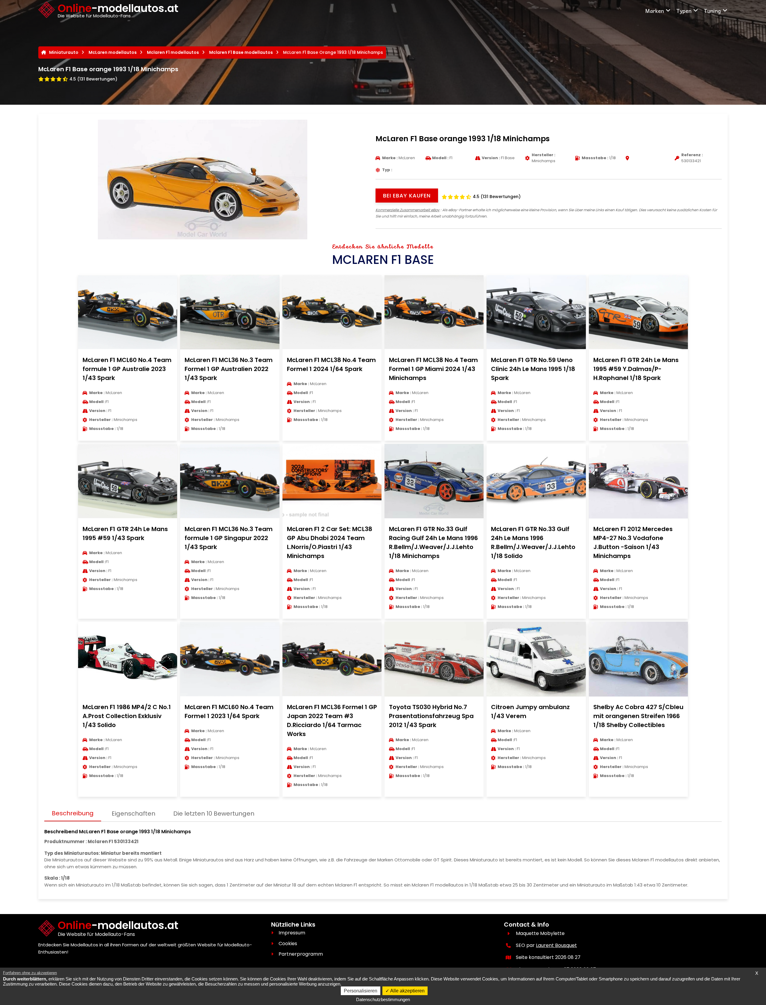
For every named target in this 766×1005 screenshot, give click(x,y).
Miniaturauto (63, 52)
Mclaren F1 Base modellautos (241, 52)
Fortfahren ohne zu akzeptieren (30, 973)
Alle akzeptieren (407, 990)
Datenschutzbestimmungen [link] (383, 999)
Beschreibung (73, 813)
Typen (683, 10)
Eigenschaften (133, 813)
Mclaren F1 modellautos (173, 52)
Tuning (712, 10)
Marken (654, 10)
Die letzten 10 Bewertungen (213, 813)
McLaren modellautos (113, 52)
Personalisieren (360, 990)
